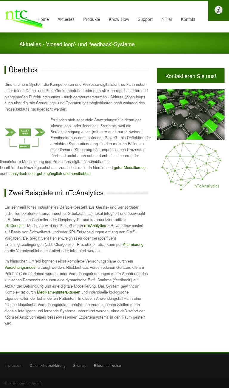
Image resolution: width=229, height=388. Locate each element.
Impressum (13, 365)
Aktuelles (64, 20)
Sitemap (79, 365)
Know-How (117, 20)
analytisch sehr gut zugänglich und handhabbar (50, 173)
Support (145, 19)
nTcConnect (14, 225)
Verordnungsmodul (20, 267)
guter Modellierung (130, 167)
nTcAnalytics (95, 225)
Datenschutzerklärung (48, 365)
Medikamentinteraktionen (58, 292)
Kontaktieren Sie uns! (190, 76)
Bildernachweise (107, 365)
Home (43, 19)
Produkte (90, 20)
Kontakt (188, 19)
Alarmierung (133, 244)
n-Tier (165, 20)
